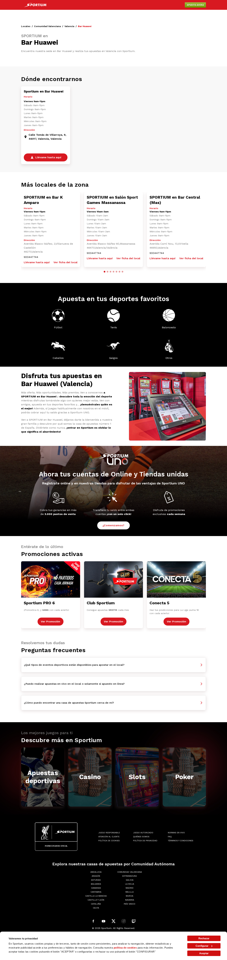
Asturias (96, 880)
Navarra (129, 900)
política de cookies (125, 947)
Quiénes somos (141, 836)
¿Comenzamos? (114, 525)
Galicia (129, 880)
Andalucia (96, 872)
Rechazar (204, 938)
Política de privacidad (145, 840)
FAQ (170, 836)
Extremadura (129, 876)
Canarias (96, 888)
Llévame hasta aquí (37, 262)
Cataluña (96, 904)
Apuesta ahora (195, 5)
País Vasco (129, 904)
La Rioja (129, 884)
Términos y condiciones (180, 840)
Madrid (129, 888)
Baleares (96, 884)
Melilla (129, 892)
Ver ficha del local (65, 262)
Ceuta (96, 908)
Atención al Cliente (108, 836)
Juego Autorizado (143, 832)
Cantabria (96, 892)
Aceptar (204, 953)
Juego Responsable (109, 832)
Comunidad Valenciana (47, 26)
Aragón (96, 876)
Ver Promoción (50, 621)
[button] (104, 272)
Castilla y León (96, 900)
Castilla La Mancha (96, 896)
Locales (25, 26)
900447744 (31, 257)
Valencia (69, 26)
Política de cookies (109, 840)
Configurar (202, 945)
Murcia (129, 896)
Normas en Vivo (176, 832)
